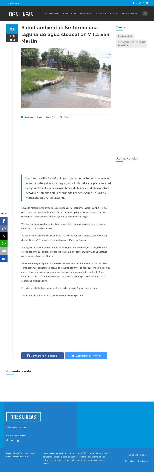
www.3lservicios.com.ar (17, 456)
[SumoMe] (4, 258)
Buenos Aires (52, 13)
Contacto (143, 461)
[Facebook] (135, 3)
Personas (85, 13)
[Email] (4, 251)
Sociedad (29, 117)
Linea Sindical (129, 13)
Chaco (39, 117)
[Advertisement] (66, 149)
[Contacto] (147, 3)
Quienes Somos (136, 454)
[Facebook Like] (4, 228)
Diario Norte (52, 117)
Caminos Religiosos (106, 13)
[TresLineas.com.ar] (23, 13)
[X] (4, 236)
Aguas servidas (125, 36)
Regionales (69, 13)
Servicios (129, 461)
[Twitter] (141, 3)
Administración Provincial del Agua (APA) (131, 43)
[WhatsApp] (4, 243)
